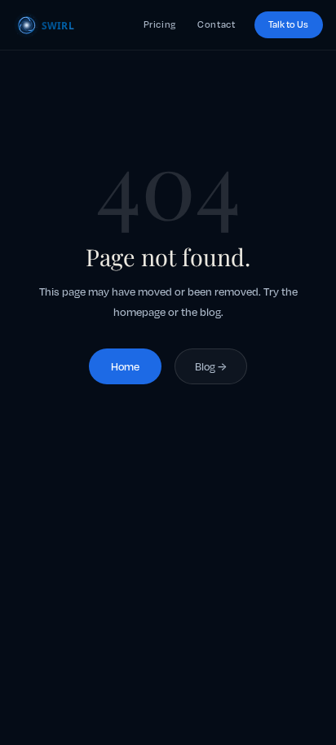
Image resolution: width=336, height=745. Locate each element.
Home (125, 367)
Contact (216, 25)
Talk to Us (288, 25)
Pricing (160, 25)
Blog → (211, 367)
